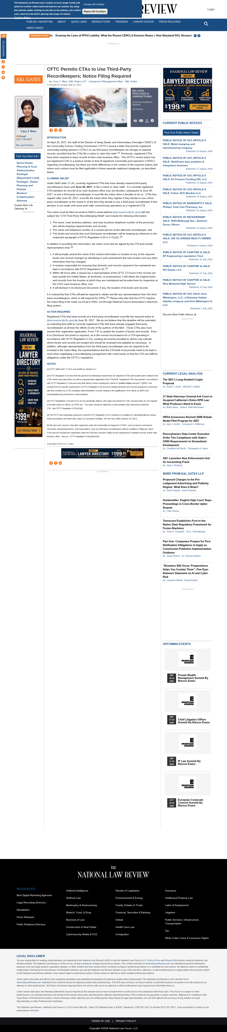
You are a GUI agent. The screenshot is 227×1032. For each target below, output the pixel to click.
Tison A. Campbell (175, 531)
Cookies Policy (22, 17)
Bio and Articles (24, 145)
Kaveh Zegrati (173, 490)
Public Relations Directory (31, 924)
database (87, 963)
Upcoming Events (177, 643)
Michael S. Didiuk (191, 386)
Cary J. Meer (28, 131)
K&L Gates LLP (77, 81)
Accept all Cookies (94, 4)
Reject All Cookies (95, 11)
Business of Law (75, 919)
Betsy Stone (172, 407)
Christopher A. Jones (198, 448)
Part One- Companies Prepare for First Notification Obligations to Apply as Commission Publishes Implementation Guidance (187, 547)
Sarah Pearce (173, 556)
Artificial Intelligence (77, 890)
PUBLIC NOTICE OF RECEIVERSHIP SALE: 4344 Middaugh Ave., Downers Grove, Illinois (185, 221)
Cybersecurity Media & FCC (81, 934)
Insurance (170, 890)
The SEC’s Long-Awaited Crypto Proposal (183, 381)
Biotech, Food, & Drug (78, 912)
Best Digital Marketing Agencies (34, 895)
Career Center (143, 21)
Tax (167, 930)
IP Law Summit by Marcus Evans (189, 762)
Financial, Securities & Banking (133, 912)
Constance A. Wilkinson (193, 424)
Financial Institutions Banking (142, 103)
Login (211, 9)
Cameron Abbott (174, 580)
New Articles (3, 48)
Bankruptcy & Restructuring (81, 905)
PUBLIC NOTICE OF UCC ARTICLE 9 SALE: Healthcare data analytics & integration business (184, 161)
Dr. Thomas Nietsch (191, 556)
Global (119, 919)
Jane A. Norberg (174, 465)
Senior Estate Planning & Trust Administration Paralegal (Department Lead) (28, 170)
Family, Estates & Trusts (129, 905)
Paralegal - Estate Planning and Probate (27, 185)
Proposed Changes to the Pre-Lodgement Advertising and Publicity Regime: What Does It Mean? (186, 483)
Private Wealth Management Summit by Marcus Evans (193, 678)
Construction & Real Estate (81, 927)
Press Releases (25, 917)
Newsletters (101, 21)
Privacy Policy (171, 960)
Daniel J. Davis (174, 386)
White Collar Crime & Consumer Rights (187, 938)
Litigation (170, 912)
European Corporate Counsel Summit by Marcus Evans (190, 802)
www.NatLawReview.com (158, 963)
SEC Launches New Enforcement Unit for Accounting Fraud (186, 460)
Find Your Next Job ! (27, 156)
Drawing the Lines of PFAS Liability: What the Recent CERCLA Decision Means (101, 35)
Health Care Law (125, 927)
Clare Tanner (173, 511)
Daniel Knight (190, 580)
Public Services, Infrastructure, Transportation (182, 921)
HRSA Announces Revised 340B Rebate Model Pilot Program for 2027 (187, 418)
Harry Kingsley (189, 490)
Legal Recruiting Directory (31, 902)
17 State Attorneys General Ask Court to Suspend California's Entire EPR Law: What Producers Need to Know (187, 400)
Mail (142, 121)
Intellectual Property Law (179, 897)
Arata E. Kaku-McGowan (192, 407)
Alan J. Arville (173, 424)
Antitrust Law (73, 897)
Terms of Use (153, 960)
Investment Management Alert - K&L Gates (113, 81)
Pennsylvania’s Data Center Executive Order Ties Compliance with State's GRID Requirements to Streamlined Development (186, 439)
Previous (195, 35)
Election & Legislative (127, 890)
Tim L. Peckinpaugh (195, 531)
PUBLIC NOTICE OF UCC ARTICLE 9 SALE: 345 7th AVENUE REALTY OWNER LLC (187, 238)
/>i (152, 121)
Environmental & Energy (129, 897)
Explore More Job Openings (24, 207)
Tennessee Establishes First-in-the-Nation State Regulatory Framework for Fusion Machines (187, 524)
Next (199, 35)
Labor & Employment (177, 905)
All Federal (138, 109)
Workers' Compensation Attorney (25, 197)
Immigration (122, 934)
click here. (34, 1010)
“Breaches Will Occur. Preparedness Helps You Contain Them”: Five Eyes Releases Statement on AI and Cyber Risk (185, 571)
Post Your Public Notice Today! (181, 132)
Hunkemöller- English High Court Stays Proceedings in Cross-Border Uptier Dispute (187, 504)
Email (23, 136)
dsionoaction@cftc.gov (126, 212)
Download (147, 121)
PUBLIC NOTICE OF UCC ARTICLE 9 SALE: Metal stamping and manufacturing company (184, 144)
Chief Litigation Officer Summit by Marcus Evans (194, 721)
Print (136, 121)
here (94, 369)
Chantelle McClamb (176, 448)
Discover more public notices (178, 314)
